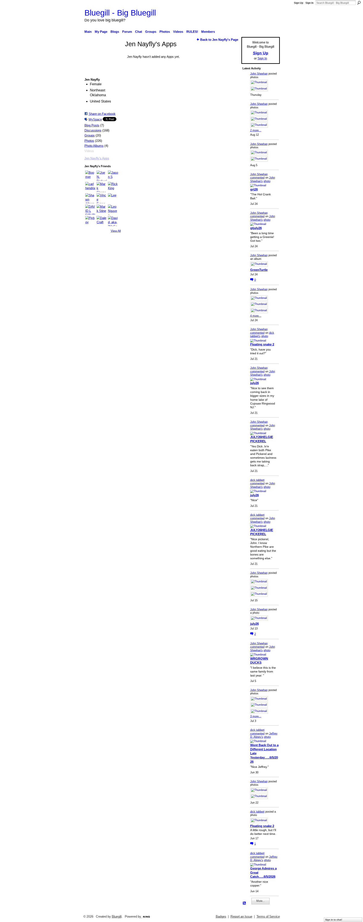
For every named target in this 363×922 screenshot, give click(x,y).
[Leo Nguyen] (113, 210)
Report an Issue (241, 916)
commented (257, 177)
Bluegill (116, 916)
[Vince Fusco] (102, 198)
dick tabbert (257, 480)
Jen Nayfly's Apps (96, 158)
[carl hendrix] (90, 187)
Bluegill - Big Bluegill (120, 12)
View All (116, 230)
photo (267, 181)
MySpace (95, 119)
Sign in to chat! (333, 919)
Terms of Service (268, 916)
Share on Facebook (102, 114)
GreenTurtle (259, 270)
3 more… (255, 716)
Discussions (92, 130)
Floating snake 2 (262, 344)
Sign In (309, 2)
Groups (89, 135)
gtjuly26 (256, 228)
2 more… (255, 130)
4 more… (255, 315)
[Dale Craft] (102, 221)
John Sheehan (259, 73)
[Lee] (113, 198)
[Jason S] (113, 176)
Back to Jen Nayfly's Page (219, 39)
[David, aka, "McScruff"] (113, 221)
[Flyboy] (90, 221)
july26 (254, 383)
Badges (221, 916)
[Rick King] (113, 187)
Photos (89, 140)
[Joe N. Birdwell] (102, 176)
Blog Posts (91, 125)
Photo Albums (94, 145)
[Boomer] (90, 176)
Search (359, 3)
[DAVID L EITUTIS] (90, 210)
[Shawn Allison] (90, 198)
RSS (244, 903)
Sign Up (298, 2)
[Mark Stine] (102, 210)
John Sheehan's (262, 179)
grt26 (254, 189)
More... (260, 900)
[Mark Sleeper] (102, 187)
